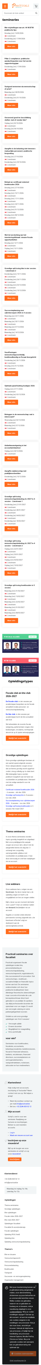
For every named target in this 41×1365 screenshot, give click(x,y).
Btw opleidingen (10, 1213)
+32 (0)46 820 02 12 (23, 1106)
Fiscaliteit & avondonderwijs (15, 1227)
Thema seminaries (11, 1205)
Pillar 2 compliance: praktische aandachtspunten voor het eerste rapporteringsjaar (18, 61)
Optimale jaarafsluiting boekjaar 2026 (20, 386)
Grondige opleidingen (12, 1209)
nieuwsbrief (16, 1154)
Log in (12, 1133)
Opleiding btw (9, 1238)
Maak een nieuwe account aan (21, 1135)
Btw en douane (10, 1254)
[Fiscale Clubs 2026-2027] (20, 652)
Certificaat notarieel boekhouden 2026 (20, 790)
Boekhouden (9, 1269)
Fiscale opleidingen (12, 1231)
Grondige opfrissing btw (15, 795)
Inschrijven (15, 1159)
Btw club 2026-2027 (12, 1220)
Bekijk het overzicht (17, 738)
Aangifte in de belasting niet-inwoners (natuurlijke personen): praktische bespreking (20, 151)
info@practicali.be (23, 1104)
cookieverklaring (16, 1312)
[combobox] (20, 13)
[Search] (36, 13)
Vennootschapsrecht (12, 1258)
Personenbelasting (11, 1265)
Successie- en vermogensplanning (17, 1276)
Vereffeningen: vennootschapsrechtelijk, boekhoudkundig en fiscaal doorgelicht (20, 354)
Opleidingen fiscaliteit (12, 1224)
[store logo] (20, 5)
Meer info (11, 46)
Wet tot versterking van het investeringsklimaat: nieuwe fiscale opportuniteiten (19, 237)
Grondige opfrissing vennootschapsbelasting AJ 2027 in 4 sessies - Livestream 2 (20, 543)
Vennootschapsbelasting (14, 1262)
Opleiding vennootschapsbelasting (17, 1242)
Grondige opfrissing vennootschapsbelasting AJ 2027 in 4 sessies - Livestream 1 (20, 499)
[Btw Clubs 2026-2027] (20, 676)
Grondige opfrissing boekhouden (18, 806)
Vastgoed (8, 1273)
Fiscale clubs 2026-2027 (14, 1216)
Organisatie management (14, 1280)
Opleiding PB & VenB (12, 1234)
